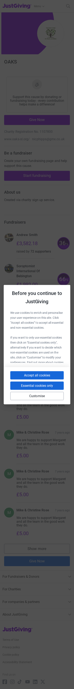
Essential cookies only (37, 385)
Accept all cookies (37, 375)
